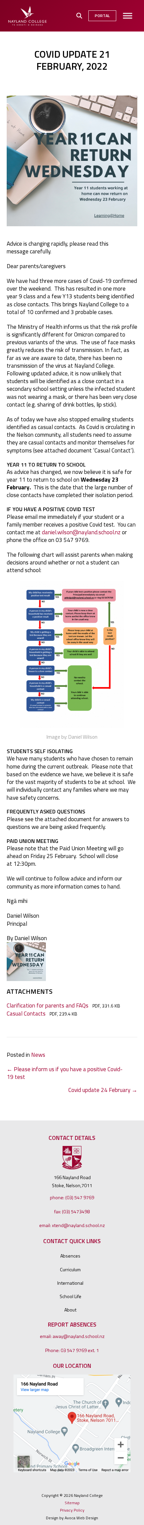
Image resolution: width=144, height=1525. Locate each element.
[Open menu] (128, 15)
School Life (70, 1296)
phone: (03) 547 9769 (72, 1197)
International (70, 1283)
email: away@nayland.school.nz (72, 1336)
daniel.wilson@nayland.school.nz (81, 532)
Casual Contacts (26, 1013)
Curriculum (70, 1269)
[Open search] (79, 16)
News (38, 1054)
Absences (70, 1256)
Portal (102, 15)
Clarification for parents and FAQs (47, 1005)
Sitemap (72, 1503)
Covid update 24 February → (102, 1090)
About (70, 1310)
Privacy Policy (72, 1510)
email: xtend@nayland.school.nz (72, 1225)
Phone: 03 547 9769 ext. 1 (72, 1350)
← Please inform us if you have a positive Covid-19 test (65, 1073)
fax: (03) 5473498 (72, 1211)
